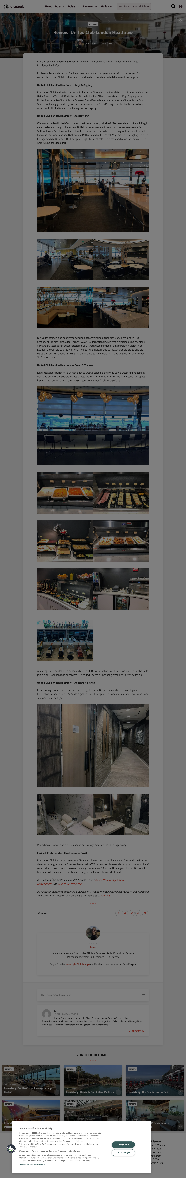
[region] (81, 1147)
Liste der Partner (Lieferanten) (32, 1164)
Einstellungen (123, 1152)
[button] (11, 1148)
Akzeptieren (123, 1144)
